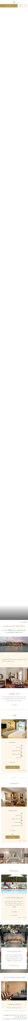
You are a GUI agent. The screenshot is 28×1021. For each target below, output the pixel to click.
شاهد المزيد (14, 704)
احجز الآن (8, 5)
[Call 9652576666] (20, 6)
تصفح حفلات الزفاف (14, 965)
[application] (14, 1016)
